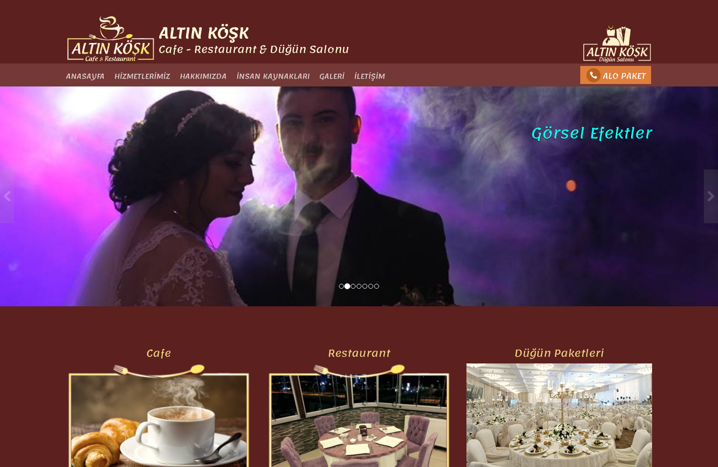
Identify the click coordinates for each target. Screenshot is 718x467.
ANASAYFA (85, 76)
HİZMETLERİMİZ (142, 76)
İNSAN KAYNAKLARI (273, 76)
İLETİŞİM (369, 76)
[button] (54, 196)
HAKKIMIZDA (203, 76)
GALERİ (331, 76)
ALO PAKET (624, 76)
